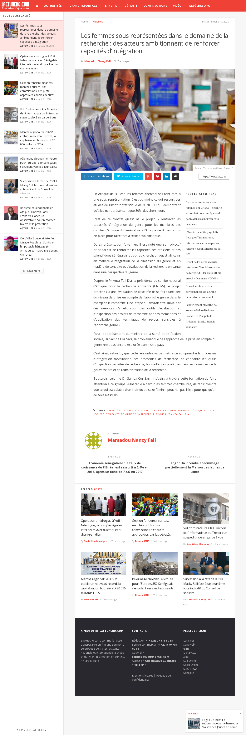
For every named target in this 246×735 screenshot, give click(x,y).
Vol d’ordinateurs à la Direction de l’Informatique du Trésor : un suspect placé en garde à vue (39, 113)
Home (84, 21)
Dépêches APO (199, 6)
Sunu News (190, 669)
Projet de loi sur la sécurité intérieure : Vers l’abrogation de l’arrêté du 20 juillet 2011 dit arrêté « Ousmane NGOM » (203, 270)
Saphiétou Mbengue (95, 541)
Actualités (53, 6)
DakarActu (189, 652)
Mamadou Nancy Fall (97, 61)
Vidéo (177, 6)
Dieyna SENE (142, 541)
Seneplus (188, 673)
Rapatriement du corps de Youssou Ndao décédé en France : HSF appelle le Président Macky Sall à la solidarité (201, 316)
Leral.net (188, 640)
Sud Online (190, 660)
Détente (131, 6)
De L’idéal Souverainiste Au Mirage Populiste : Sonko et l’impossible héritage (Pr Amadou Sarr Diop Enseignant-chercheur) (39, 246)
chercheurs (149, 410)
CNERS (162, 410)
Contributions (155, 6)
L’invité (111, 6)
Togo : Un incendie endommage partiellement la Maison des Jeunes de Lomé (220, 723)
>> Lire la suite (90, 660)
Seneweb (189, 644)
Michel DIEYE (91, 599)
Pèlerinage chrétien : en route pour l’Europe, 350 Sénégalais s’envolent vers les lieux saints (38, 162)
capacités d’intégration (123, 410)
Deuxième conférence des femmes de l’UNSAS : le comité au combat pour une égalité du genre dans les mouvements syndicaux (204, 213)
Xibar (186, 656)
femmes (161, 414)
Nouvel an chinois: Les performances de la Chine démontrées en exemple (201, 292)
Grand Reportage (84, 6)
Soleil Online (191, 665)
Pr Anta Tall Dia (178, 414)
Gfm (186, 648)
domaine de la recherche (138, 414)
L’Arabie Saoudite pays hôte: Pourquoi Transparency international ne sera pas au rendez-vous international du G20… (203, 243)
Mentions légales (142, 675)
